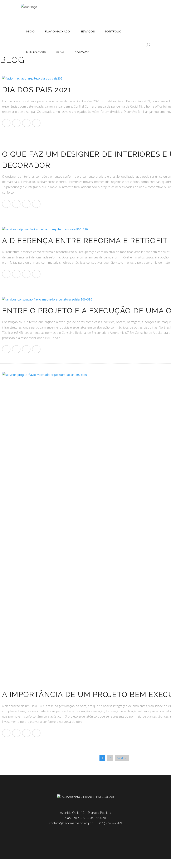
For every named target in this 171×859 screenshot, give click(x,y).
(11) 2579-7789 (110, 823)
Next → (122, 758)
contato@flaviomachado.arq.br (71, 823)
